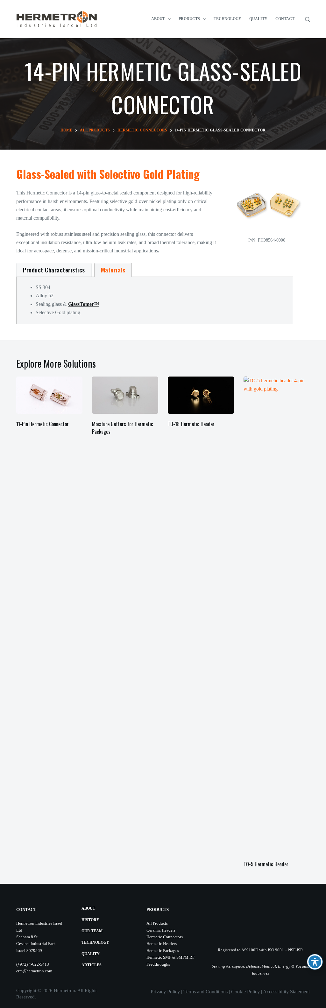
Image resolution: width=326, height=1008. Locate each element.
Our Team (92, 931)
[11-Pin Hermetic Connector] (49, 395)
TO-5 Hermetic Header (266, 864)
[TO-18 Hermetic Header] (201, 395)
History (90, 920)
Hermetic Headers (161, 943)
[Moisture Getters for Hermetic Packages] (125, 395)
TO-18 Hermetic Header (191, 424)
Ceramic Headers (160, 930)
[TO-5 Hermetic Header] (277, 615)
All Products (157, 923)
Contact (284, 19)
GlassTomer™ (83, 304)
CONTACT (26, 909)
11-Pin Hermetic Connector (42, 424)
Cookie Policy (245, 991)
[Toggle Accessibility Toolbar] (314, 961)
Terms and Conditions (205, 991)
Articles (92, 965)
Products (189, 19)
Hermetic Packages (162, 950)
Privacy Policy (165, 991)
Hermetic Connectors (164, 936)
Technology (227, 19)
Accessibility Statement (286, 991)
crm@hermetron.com (34, 971)
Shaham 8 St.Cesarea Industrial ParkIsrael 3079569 (36, 943)
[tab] (54, 270)
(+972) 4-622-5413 (32, 964)
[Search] (307, 19)
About (158, 19)
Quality (258, 19)
